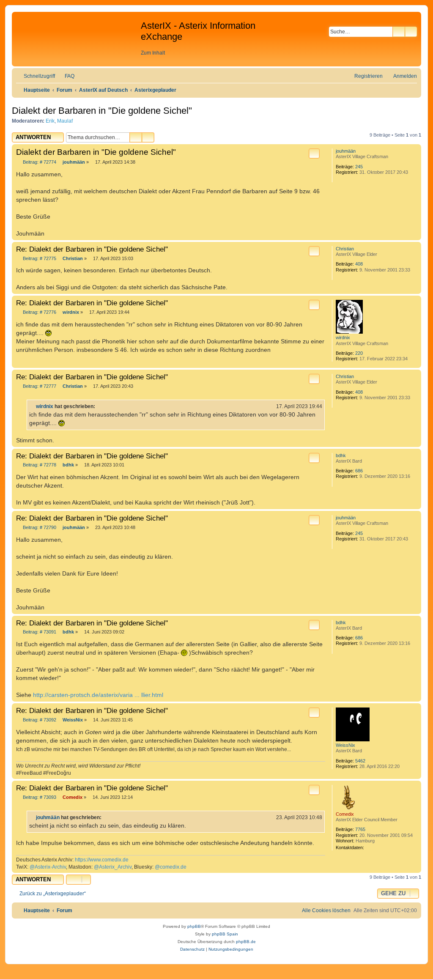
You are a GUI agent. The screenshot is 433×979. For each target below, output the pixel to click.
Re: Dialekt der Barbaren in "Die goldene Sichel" (92, 249)
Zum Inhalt (153, 53)
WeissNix (345, 745)
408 (359, 263)
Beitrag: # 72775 (40, 258)
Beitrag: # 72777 (40, 386)
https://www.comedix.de (102, 860)
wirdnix (343, 337)
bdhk (341, 455)
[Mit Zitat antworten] (314, 153)
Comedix (345, 814)
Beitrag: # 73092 (40, 719)
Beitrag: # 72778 (40, 464)
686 (359, 470)
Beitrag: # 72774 (40, 162)
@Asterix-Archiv (48, 867)
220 (359, 353)
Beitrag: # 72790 (40, 527)
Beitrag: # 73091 (40, 631)
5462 (360, 760)
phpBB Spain (225, 934)
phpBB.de (246, 941)
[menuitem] (65, 76)
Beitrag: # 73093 (40, 797)
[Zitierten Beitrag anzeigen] (100, 406)
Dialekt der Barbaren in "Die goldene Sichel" (102, 110)
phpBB (194, 926)
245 (359, 166)
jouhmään (346, 151)
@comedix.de (170, 867)
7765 (360, 829)
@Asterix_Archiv (113, 867)
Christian (345, 248)
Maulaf (65, 121)
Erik (50, 121)
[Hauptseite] (77, 38)
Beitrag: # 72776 (40, 312)
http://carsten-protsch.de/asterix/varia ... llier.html (98, 694)
